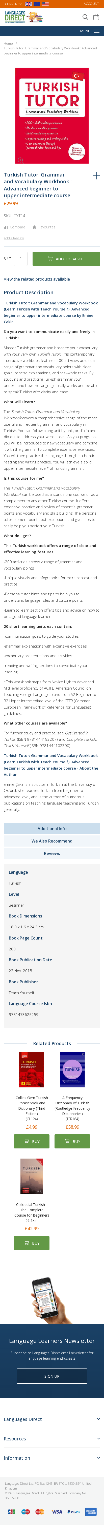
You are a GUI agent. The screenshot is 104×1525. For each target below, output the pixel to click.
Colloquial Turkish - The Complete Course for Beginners (31, 1212)
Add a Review (14, 238)
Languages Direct (23, 1419)
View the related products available (37, 279)
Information (17, 1458)
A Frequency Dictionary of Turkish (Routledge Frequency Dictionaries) (72, 1108)
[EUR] (36, 5)
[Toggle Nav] (96, 31)
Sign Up (52, 1376)
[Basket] (96, 17)
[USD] (45, 5)
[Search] (85, 17)
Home (8, 43)
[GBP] (28, 5)
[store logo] (24, 16)
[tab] (52, 1422)
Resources (15, 1439)
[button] (14, 153)
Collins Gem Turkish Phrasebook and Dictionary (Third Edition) (32, 1108)
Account (91, 3)
